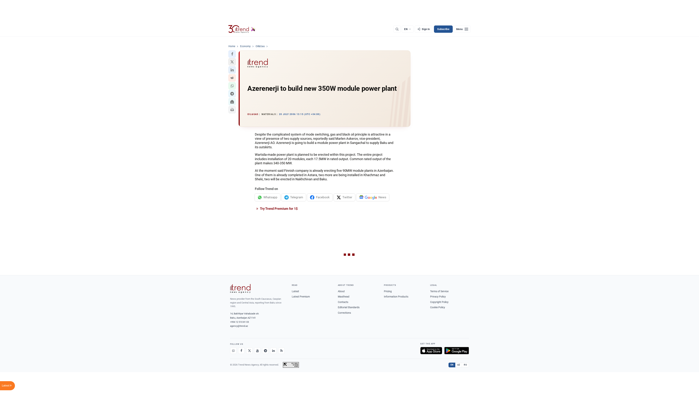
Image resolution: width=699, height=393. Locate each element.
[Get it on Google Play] (456, 350)
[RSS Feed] (281, 350)
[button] (232, 54)
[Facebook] (241, 350)
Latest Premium (301, 296)
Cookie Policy (437, 307)
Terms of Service (439, 291)
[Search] (397, 29)
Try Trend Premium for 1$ (278, 209)
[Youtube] (257, 350)
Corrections (344, 312)
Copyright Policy (439, 302)
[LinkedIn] (273, 350)
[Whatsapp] (233, 350)
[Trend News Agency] (240, 288)
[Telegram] (265, 350)
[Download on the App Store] (431, 350)
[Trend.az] (241, 29)
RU (465, 365)
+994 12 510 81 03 (239, 322)
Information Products (396, 296)
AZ (458, 365)
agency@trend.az (239, 326)
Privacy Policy (438, 296)
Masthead (343, 296)
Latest (295, 291)
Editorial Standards (349, 307)
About (341, 291)
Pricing (388, 291)
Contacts (343, 302)
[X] (249, 350)
